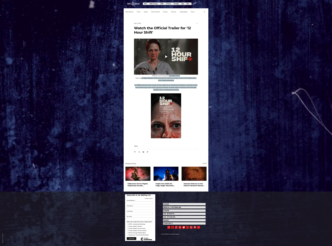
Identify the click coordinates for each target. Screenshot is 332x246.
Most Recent (129, 12)
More (192, 12)
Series (146, 12)
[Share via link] (147, 152)
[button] (153, 4)
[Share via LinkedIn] (143, 152)
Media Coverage (172, 207)
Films (138, 12)
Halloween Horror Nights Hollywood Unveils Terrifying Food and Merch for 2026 (138, 185)
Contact (168, 223)
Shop (166, 220)
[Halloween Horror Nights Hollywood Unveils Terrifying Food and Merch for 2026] (137, 174)
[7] (191, 227)
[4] (183, 227)
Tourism (173, 12)
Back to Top (3, 238)
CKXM (166, 210)
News (136, 146)
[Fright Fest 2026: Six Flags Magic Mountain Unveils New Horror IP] (166, 174)
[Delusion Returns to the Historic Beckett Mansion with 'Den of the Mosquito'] (194, 174)
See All (205, 163)
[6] (187, 227)
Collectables (183, 12)
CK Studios (169, 217)
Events (165, 12)
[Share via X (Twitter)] (139, 152)
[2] (168, 227)
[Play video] (166, 57)
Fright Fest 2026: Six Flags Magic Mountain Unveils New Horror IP (165, 185)
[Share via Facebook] (135, 152)
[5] (172, 227)
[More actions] (197, 23)
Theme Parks (155, 12)
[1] (176, 227)
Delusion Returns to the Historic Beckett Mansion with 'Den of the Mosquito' (194, 185)
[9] (198, 227)
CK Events (169, 214)
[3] (179, 227)
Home (166, 204)
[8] (194, 227)
